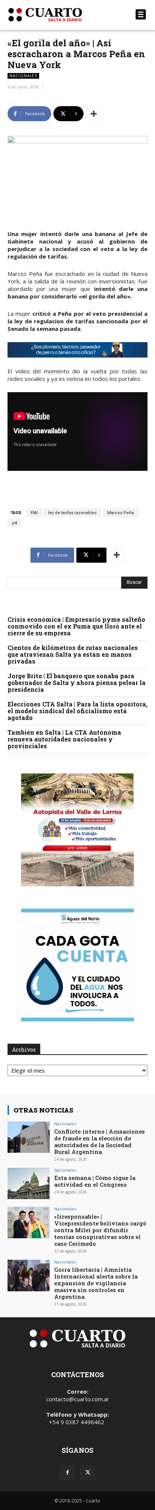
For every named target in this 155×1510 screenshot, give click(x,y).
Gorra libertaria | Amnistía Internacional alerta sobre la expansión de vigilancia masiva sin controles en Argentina (96, 1283)
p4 (14, 523)
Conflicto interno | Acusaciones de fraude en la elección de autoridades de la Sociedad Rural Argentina (99, 1141)
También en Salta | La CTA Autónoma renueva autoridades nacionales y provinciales (64, 739)
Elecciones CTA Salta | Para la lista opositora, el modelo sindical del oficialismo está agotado (77, 711)
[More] (94, 113)
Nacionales (23, 75)
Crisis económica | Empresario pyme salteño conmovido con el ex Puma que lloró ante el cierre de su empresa (76, 626)
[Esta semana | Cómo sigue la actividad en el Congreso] (29, 1183)
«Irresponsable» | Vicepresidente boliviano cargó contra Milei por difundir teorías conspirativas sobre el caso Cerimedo (100, 1230)
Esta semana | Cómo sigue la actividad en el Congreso (94, 1181)
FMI (34, 512)
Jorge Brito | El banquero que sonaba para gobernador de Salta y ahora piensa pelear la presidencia (77, 682)
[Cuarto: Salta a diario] (56, 14)
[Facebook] (67, 1472)
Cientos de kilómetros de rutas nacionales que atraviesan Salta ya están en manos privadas (73, 654)
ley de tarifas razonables (72, 512)
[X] (87, 1472)
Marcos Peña (120, 512)
